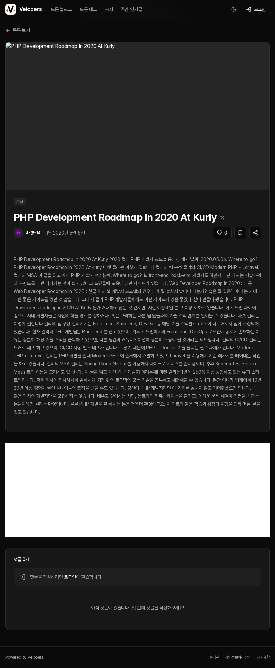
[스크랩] (240, 233)
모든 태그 (88, 9)
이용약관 (212, 657)
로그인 (70, 577)
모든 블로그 (61, 9)
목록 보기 (21, 30)
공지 (109, 9)
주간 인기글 (131, 9)
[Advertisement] (137, 490)
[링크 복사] (255, 233)
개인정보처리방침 (238, 657)
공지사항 (263, 657)
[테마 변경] (233, 9)
